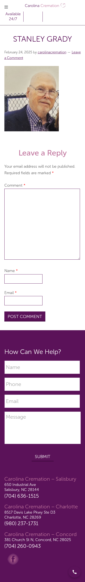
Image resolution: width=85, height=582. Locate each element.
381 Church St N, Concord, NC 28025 (37, 539)
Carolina (42, 5)
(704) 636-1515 (21, 496)
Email (10, 292)
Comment (15, 185)
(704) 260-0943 (22, 546)
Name (11, 270)
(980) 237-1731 (21, 523)
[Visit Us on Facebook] (13, 559)
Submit (42, 456)
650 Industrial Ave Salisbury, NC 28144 (21, 487)
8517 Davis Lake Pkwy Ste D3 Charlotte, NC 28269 (29, 515)
